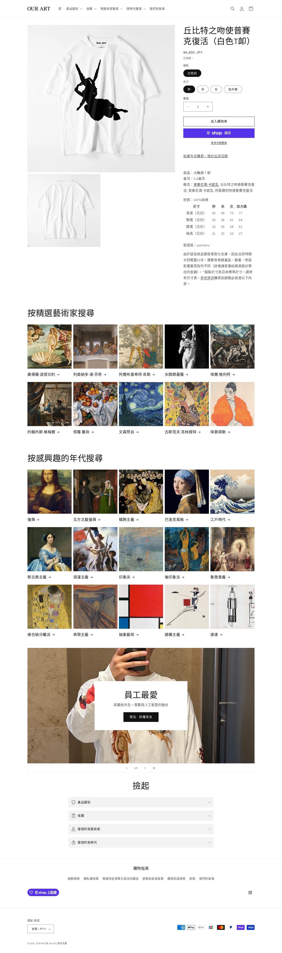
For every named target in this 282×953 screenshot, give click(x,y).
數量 (186, 98)
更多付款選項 (219, 143)
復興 (31, 519)
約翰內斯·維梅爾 (41, 432)
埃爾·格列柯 (220, 374)
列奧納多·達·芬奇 (87, 374)
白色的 (192, 73)
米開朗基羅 (174, 374)
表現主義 (81, 634)
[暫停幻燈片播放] (155, 768)
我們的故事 (206, 878)
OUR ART (40, 943)
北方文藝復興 (84, 519)
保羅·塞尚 (81, 432)
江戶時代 (218, 519)
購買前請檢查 (176, 878)
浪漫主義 (81, 577)
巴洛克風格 (174, 519)
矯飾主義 (126, 519)
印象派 (124, 577)
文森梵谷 (126, 432)
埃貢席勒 (218, 432)
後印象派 (172, 577)
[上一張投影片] (126, 768)
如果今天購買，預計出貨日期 (205, 156)
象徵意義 (218, 577)
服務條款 (74, 878)
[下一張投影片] (144, 768)
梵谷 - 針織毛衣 (141, 717)
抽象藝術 (126, 634)
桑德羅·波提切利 (41, 374)
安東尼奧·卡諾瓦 (206, 184)
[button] (74, 8)
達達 (214, 634)
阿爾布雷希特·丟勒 (134, 374)
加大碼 (233, 89)
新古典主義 (37, 577)
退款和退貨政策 (153, 878)
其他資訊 (207, 278)
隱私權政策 (91, 878)
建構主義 (172, 634)
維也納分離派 (39, 634)
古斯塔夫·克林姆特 (180, 432)
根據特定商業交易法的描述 (120, 878)
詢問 (192, 878)
